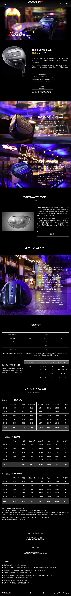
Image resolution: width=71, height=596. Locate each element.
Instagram (47, 593)
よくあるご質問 (56, 593)
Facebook (34, 593)
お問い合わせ (65, 593)
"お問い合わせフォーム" (30, 570)
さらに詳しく (53, 234)
